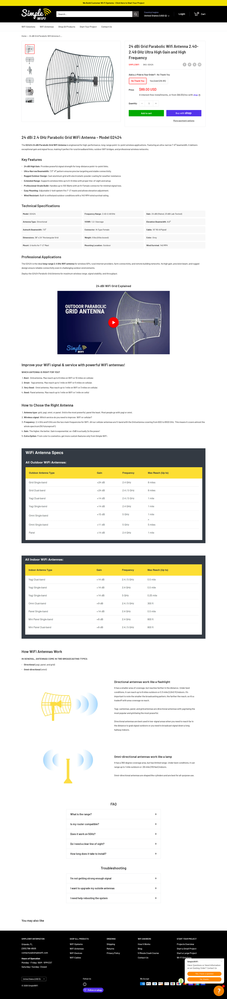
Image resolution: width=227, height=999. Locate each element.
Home (24, 36)
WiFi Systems (76, 944)
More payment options (183, 120)
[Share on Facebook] (184, 64)
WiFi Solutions (28, 26)
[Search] (135, 14)
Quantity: (133, 103)
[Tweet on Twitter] (194, 64)
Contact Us (106, 26)
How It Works (144, 944)
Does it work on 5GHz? (83, 834)
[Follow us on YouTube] (85, 984)
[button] (219, 991)
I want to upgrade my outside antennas (92, 888)
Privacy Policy (113, 953)
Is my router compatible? (84, 824)
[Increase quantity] (156, 103)
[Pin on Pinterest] (189, 64)
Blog (140, 948)
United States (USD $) (31, 979)
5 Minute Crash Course (148, 953)
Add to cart (146, 113)
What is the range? (81, 814)
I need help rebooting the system (89, 898)
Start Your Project (88, 26)
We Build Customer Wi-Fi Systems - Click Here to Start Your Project (113, 3)
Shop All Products (66, 26)
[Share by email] (199, 64)
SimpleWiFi (134, 64)
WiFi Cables (75, 957)
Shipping (111, 944)
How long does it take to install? (88, 853)
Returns (110, 948)
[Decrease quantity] (142, 103)
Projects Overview (185, 944)
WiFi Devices (76, 953)
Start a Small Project (186, 948)
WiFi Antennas (47, 26)
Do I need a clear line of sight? (87, 843)
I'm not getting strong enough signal (90, 878)
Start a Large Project (187, 953)
